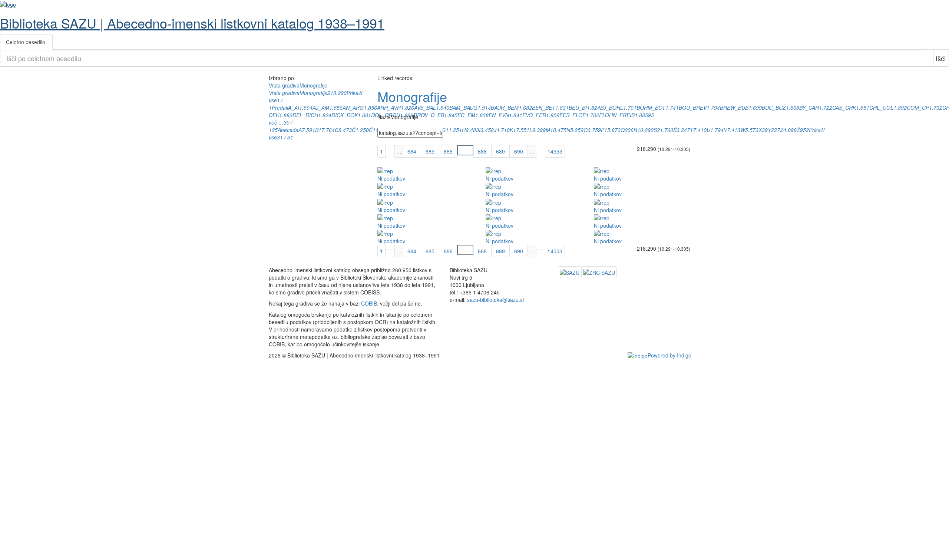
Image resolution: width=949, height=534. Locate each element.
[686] (390, 147)
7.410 (700, 130)
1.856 (336, 107)
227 (775, 130)
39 (765, 130)
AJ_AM (321, 107)
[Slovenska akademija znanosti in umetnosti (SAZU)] (569, 272)
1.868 (792, 107)
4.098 (790, 130)
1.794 (713, 107)
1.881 (364, 115)
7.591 (308, 130)
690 (518, 151)
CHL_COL (881, 107)
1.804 (306, 107)
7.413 (733, 130)
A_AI (293, 107)
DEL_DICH (305, 115)
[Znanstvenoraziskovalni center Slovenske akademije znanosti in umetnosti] (599, 272)
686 (448, 151)
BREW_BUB (734, 107)
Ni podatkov (391, 178)
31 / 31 (285, 137)
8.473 (345, 130)
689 (500, 151)
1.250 (362, 130)
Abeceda (288, 130)
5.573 (751, 130)
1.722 (825, 107)
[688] (540, 147)
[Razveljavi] (927, 58)
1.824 (324, 115)
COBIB (369, 303)
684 (411, 151)
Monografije (313, 92)
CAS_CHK (844, 107)
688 (482, 151)
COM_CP (918, 107)
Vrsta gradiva (284, 92)
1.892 (900, 107)
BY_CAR (809, 107)
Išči (941, 58)
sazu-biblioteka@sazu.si (495, 299)
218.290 (337, 92)
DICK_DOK (344, 115)
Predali (280, 107)
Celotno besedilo (25, 42)
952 (804, 130)
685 (430, 151)
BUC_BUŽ (774, 107)
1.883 (285, 115)
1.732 (935, 107)
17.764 (326, 130)
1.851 (862, 107)
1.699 (755, 107)
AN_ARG (353, 107)
